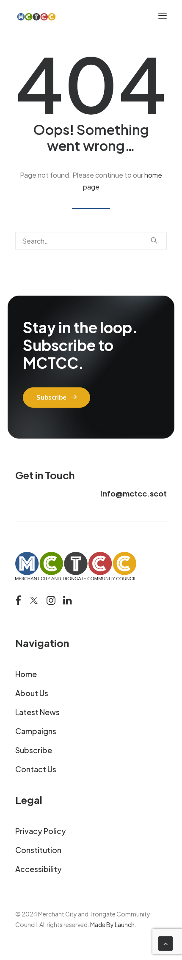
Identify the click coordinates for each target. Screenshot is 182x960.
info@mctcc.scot (133, 493)
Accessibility (38, 869)
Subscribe (33, 750)
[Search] (91, 241)
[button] (162, 15)
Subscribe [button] (51, 397)
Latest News (37, 712)
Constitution (38, 850)
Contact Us (35, 769)
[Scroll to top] (165, 942)
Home (26, 674)
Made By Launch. (113, 924)
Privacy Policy (40, 831)
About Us (31, 693)
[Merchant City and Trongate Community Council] (36, 15)
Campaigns (35, 731)
